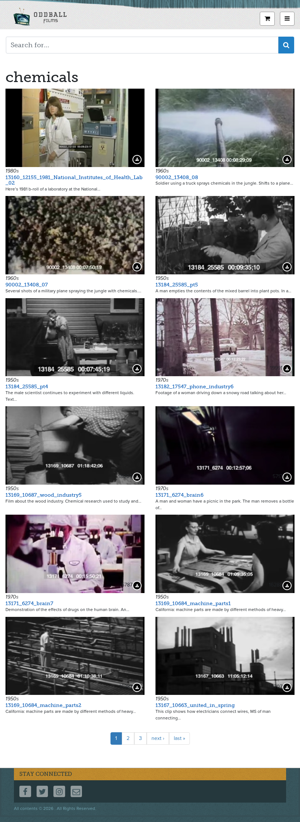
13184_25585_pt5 (176, 285)
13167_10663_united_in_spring (195, 705)
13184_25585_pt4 (26, 387)
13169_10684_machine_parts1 (193, 603)
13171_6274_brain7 (29, 603)
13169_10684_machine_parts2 (43, 705)
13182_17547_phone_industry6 (194, 387)
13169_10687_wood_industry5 (43, 495)
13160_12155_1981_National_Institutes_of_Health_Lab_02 (74, 180)
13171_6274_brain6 (179, 495)
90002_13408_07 (26, 285)
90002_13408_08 (176, 177)
